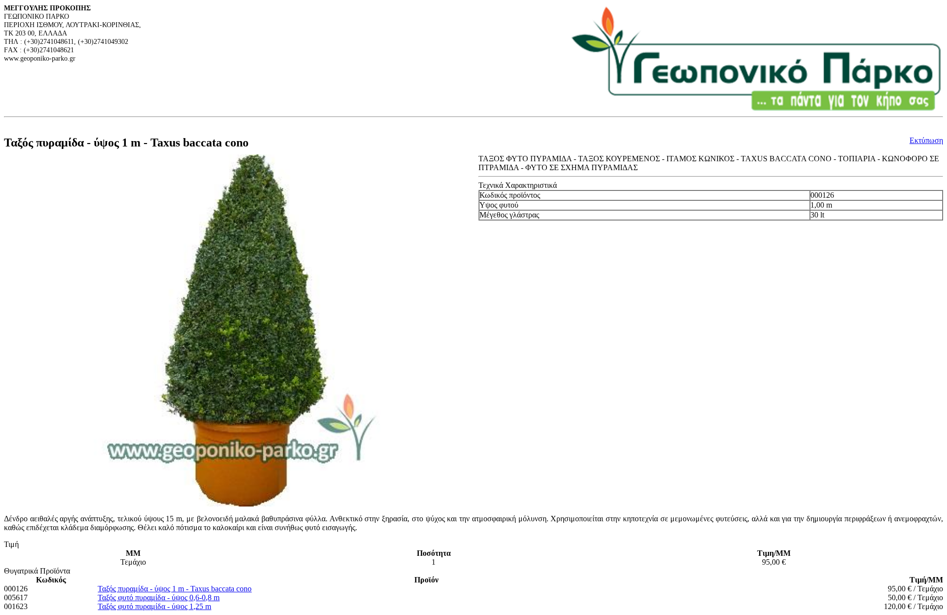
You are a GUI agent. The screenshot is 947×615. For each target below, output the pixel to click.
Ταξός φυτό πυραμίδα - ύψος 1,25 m (154, 606)
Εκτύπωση (926, 140)
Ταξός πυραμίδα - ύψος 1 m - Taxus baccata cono (175, 588)
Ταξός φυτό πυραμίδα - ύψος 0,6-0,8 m (158, 597)
